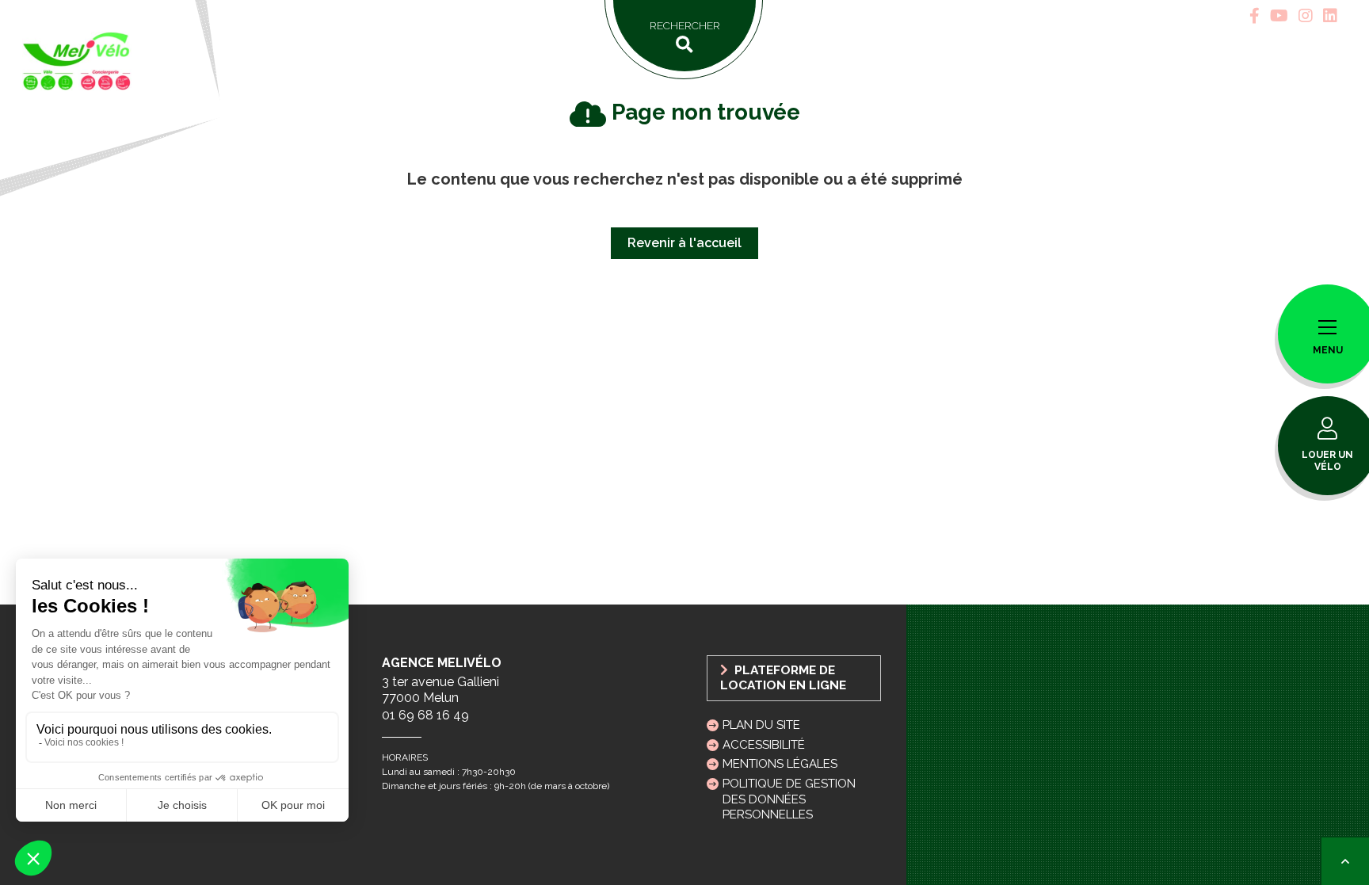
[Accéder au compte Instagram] (1305, 15)
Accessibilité (764, 745)
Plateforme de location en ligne (783, 677)
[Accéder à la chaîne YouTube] (1279, 15)
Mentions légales (780, 764)
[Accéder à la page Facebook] (1254, 15)
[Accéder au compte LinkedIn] (1330, 15)
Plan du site (761, 725)
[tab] (1254, 16)
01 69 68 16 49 (425, 715)
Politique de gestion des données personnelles (789, 798)
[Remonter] (1345, 861)
